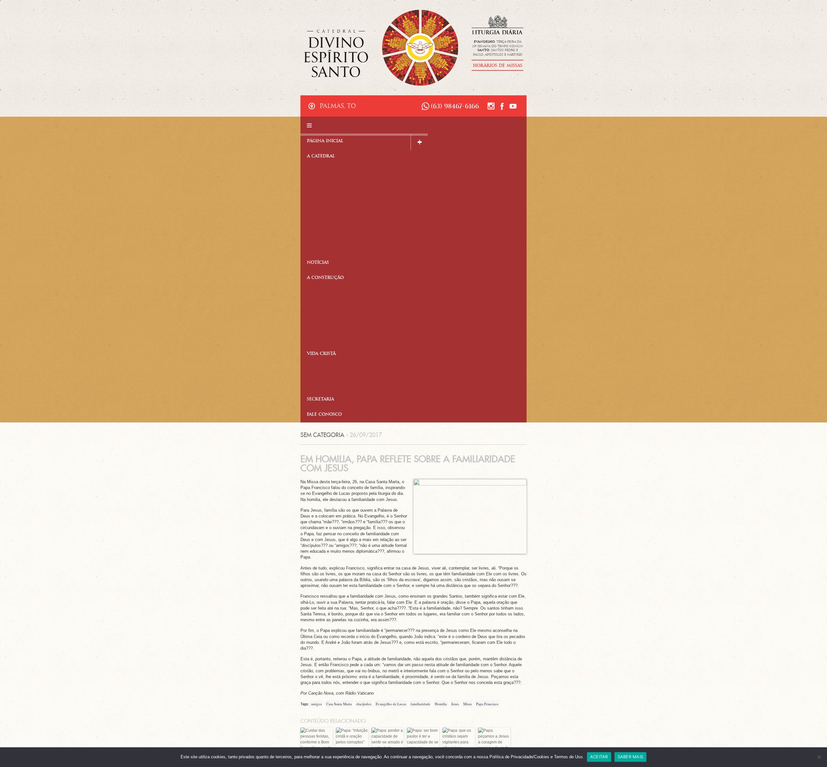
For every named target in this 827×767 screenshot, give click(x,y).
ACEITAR (599, 756)
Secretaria (320, 399)
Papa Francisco (487, 703)
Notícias (318, 263)
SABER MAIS (631, 756)
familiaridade (420, 703)
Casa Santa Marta (339, 703)
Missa (467, 703)
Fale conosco (324, 414)
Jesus (455, 703)
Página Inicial (325, 141)
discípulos (363, 703)
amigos (316, 703)
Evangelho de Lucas (391, 703)
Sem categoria (322, 435)
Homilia (441, 703)
